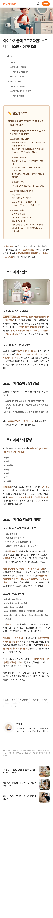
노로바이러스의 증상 (14, 81)
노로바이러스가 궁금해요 (18, 67)
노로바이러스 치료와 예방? (16, 86)
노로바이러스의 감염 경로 (16, 77)
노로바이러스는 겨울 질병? (19, 72)
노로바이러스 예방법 (17, 96)
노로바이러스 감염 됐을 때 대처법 (21, 91)
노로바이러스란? (13, 62)
